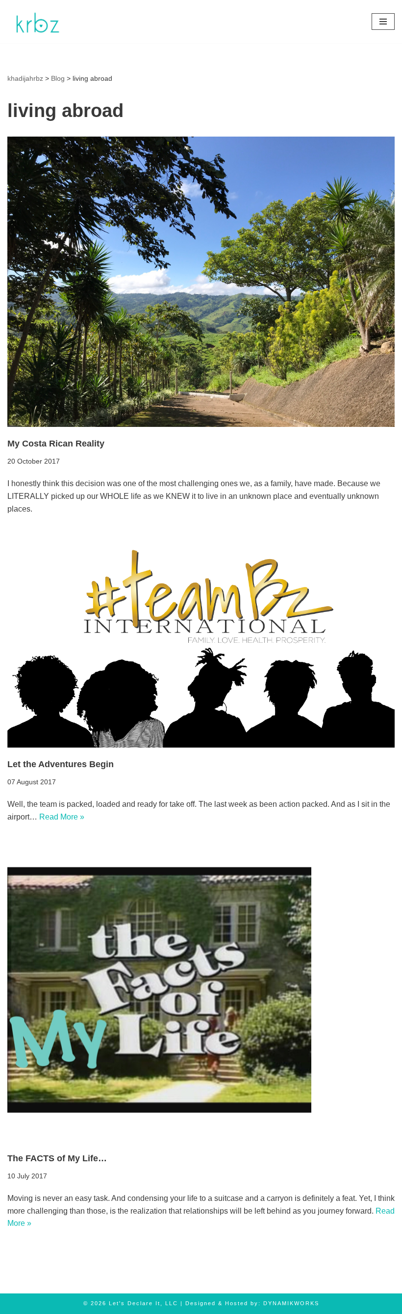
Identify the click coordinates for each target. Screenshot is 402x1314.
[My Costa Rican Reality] (201, 282)
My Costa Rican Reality (55, 443)
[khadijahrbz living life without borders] (36, 21)
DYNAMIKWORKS (291, 1303)
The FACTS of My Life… (57, 1158)
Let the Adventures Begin (60, 764)
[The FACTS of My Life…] (201, 990)
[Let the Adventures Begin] (201, 638)
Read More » (61, 817)
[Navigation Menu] (383, 21)
